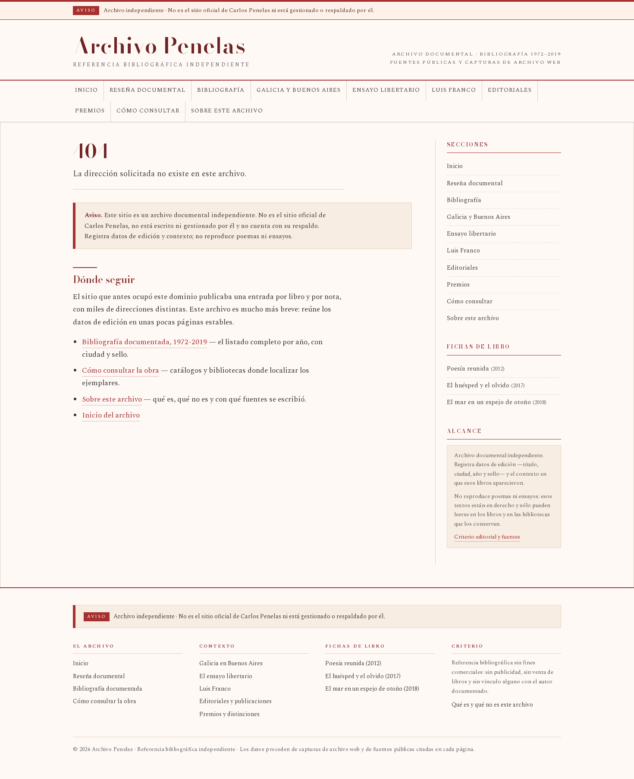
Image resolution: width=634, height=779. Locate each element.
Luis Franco (454, 90)
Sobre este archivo (227, 110)
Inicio (86, 90)
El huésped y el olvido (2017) (363, 676)
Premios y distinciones (229, 714)
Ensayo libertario (386, 90)
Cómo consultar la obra (120, 370)
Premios (90, 110)
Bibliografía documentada (107, 688)
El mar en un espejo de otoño (496, 402)
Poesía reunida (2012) (353, 663)
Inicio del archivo (111, 415)
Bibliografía (221, 90)
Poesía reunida (476, 369)
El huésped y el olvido (486, 385)
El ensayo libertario (225, 676)
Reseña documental (147, 90)
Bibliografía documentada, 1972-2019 (144, 342)
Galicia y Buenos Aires (299, 90)
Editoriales (510, 90)
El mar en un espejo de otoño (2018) (372, 688)
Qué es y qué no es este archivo (492, 704)
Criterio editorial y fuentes (487, 537)
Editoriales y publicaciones (235, 701)
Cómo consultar (147, 110)
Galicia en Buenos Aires (231, 663)
